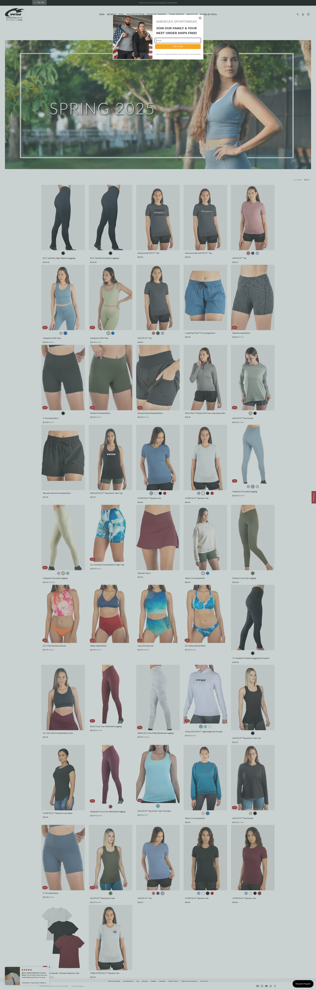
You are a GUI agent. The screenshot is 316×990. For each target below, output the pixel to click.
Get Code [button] (178, 46)
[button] (200, 18)
